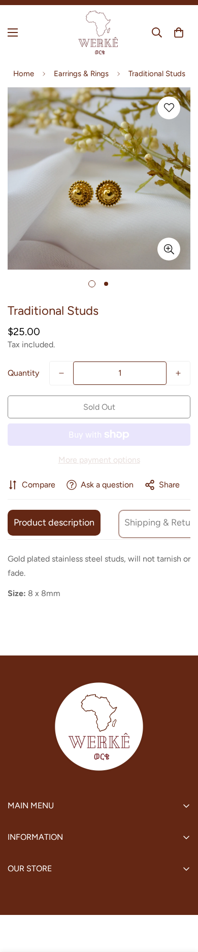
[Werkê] (99, 32)
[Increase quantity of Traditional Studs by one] (178, 373)
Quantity (23, 373)
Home (23, 73)
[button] (178, 32)
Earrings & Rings (81, 73)
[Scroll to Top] (180, 898)
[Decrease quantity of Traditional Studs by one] (61, 373)
